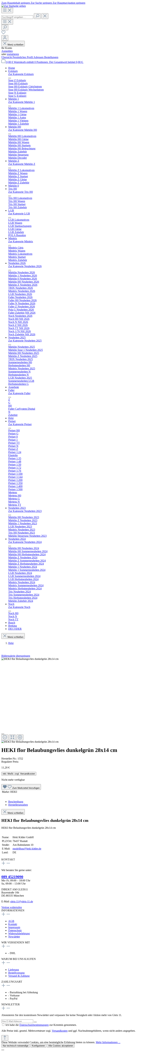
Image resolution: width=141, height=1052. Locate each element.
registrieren (13, 54)
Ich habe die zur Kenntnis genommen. (41, 1024)
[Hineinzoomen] (20, 737)
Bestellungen (51, 57)
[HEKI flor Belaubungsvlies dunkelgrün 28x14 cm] (29, 659)
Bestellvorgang (16, 972)
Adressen (38, 57)
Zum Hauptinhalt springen (16, 2)
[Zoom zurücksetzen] (12, 737)
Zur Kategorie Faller (19, 393)
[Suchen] (37, 16)
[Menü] (7, 10)
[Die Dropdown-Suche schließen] (44, 16)
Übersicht (7, 57)
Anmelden (7, 51)
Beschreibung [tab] (15, 801)
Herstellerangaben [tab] (18, 804)
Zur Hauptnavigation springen (69, 2)
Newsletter (14, 936)
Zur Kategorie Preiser (20, 424)
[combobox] (17, 17)
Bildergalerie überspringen (15, 655)
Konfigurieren (38, 1045)
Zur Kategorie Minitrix (20, 241)
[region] (70, 700)
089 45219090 (12, 877)
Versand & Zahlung (19, 975)
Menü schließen (15, 44)
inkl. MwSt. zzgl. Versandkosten (19, 773)
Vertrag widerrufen (11, 907)
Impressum (14, 927)
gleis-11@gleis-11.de (21, 901)
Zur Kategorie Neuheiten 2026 (25, 266)
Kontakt (12, 924)
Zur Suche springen (42, 2)
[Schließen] (2, 733)
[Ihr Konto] (4, 38)
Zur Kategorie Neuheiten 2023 (25, 511)
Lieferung (13, 969)
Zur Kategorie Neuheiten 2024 (25, 542)
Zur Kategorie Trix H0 (20, 191)
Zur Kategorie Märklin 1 (21, 102)
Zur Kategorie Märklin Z (21, 164)
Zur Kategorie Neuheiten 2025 (25, 340)
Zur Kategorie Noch (19, 607)
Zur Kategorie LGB (19, 213)
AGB (11, 921)
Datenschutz (15, 930)
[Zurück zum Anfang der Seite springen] (4, 1038)
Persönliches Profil (23, 57)
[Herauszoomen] (4, 737)
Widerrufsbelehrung (19, 933)
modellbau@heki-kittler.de (27, 848)
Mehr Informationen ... (108, 1042)
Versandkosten (60, 1030)
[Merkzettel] (3, 33)
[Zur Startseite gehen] (13, 5)
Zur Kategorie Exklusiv (21, 74)
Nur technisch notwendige (15, 1045)
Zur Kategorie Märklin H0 (22, 129)
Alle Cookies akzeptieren (60, 1045)
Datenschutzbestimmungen (34, 1024)
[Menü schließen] (9, 78)
